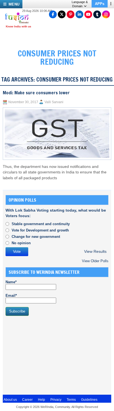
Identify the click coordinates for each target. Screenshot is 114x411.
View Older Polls (95, 261)
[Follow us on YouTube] (88, 14)
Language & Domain (80, 4)
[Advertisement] (47, 354)
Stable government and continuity (41, 224)
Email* (11, 295)
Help (41, 400)
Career (27, 400)
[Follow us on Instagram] (106, 14)
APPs (99, 4)
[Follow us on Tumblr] (97, 14)
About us (10, 400)
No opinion (21, 243)
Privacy (55, 400)
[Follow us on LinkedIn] (79, 14)
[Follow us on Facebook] (53, 14)
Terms (71, 400)
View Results (95, 251)
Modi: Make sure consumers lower (36, 93)
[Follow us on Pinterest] (70, 14)
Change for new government (36, 237)
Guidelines (89, 400)
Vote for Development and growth (40, 230)
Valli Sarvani (54, 102)
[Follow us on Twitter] (62, 14)
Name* (11, 282)
